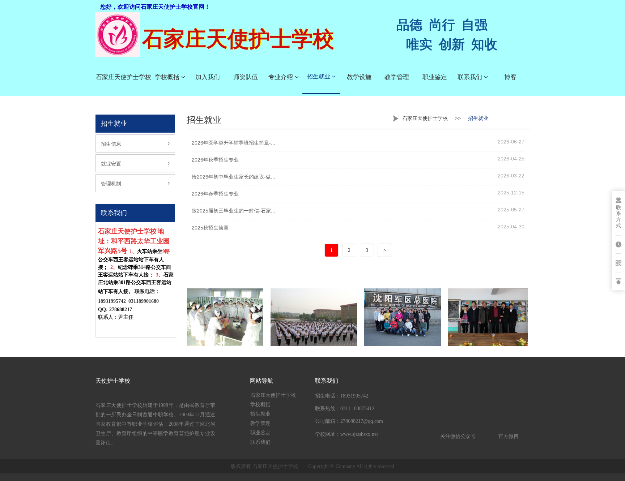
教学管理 (396, 77)
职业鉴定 (434, 77)
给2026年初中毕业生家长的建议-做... (233, 177)
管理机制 (111, 183)
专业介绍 (281, 77)
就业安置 (111, 164)
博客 (510, 77)
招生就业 (319, 76)
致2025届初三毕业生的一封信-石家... (233, 211)
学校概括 (168, 77)
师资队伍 (245, 77)
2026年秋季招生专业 (215, 160)
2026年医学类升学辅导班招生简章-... (233, 143)
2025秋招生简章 (210, 228)
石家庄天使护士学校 (123, 77)
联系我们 (471, 77)
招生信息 (111, 144)
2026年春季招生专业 (215, 194)
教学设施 (359, 77)
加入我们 (207, 77)
